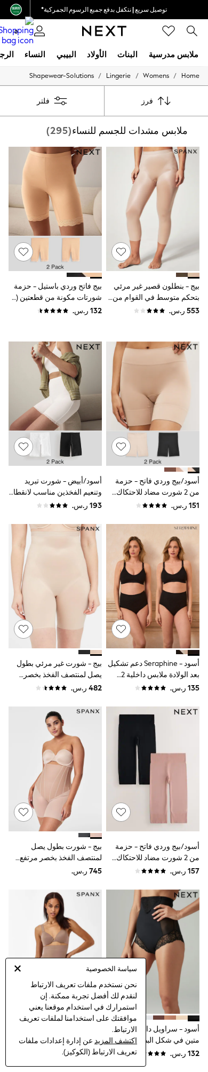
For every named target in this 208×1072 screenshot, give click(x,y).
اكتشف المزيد (115, 1040)
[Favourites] (168, 31)
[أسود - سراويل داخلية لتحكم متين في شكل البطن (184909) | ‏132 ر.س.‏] (152, 952)
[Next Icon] (104, 31)
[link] (192, 31)
